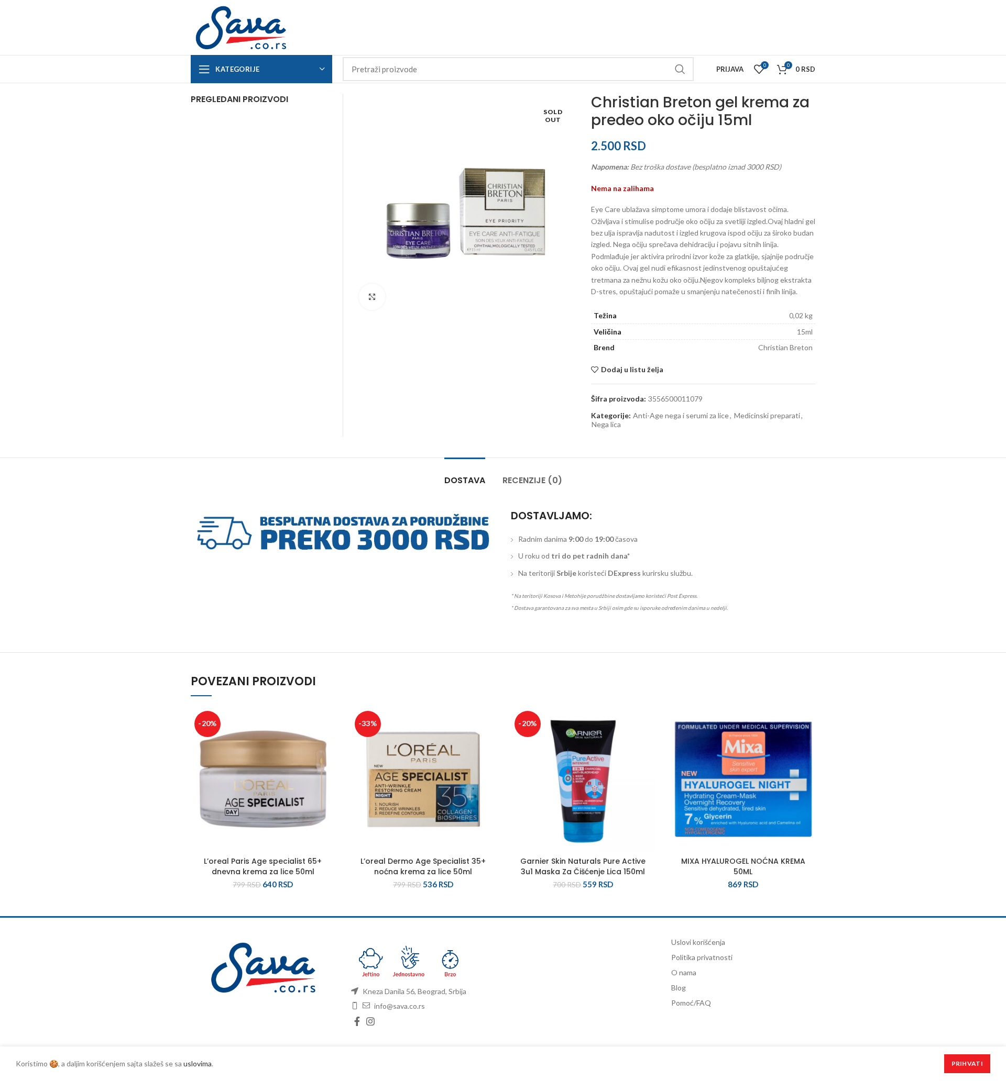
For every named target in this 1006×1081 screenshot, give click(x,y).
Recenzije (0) (532, 480)
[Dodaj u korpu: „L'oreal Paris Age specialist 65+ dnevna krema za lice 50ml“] (327, 748)
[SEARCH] (679, 69)
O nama (683, 972)
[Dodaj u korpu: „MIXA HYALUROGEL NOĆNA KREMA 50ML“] (807, 748)
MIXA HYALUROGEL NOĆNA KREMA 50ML (743, 866)
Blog (678, 987)
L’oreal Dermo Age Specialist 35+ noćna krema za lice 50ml (423, 866)
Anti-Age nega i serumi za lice (681, 415)
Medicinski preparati (767, 415)
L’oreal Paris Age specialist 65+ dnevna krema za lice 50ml (263, 866)
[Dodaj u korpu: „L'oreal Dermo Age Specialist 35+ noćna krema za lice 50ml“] (487, 748)
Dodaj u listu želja (632, 369)
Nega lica (606, 424)
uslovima (197, 1063)
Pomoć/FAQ (691, 1002)
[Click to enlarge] (372, 297)
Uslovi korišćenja (698, 942)
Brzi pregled (327, 771)
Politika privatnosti (701, 957)
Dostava (464, 480)
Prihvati (967, 1063)
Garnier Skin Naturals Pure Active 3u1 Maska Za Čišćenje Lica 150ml (583, 866)
